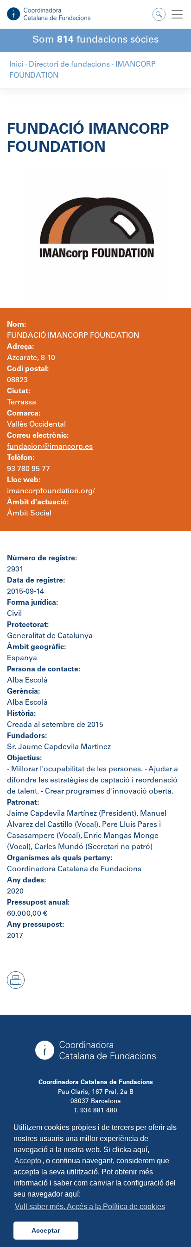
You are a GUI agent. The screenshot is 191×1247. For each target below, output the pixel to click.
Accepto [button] (27, 1161)
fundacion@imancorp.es (50, 447)
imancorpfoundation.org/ (51, 491)
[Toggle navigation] (177, 14)
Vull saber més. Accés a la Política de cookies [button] (90, 1206)
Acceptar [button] (46, 1230)
